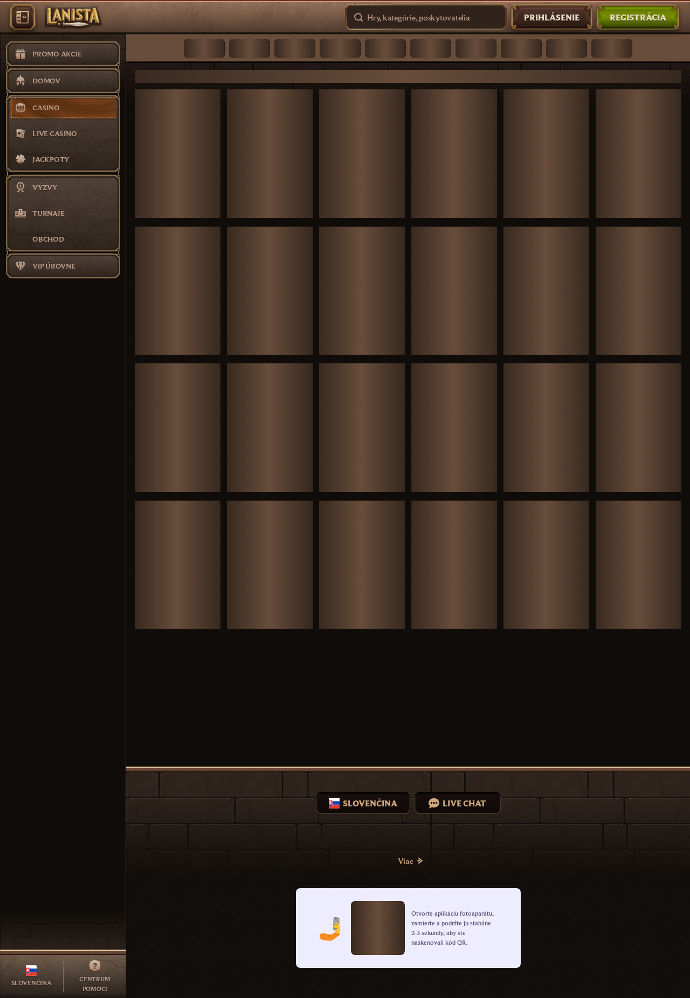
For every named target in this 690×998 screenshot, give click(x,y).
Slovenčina (370, 803)
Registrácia (638, 17)
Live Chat (464, 803)
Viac (405, 860)
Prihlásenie (551, 17)
